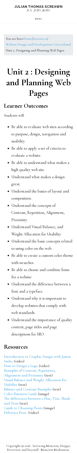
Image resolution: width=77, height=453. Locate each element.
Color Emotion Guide (20, 394)
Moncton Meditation (55, 450)
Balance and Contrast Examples (28, 389)
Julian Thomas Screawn (38, 7)
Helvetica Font (15, 412)
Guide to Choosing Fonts (23, 408)
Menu (38, 19)
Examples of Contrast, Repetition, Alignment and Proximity (30, 372)
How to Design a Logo (21, 366)
